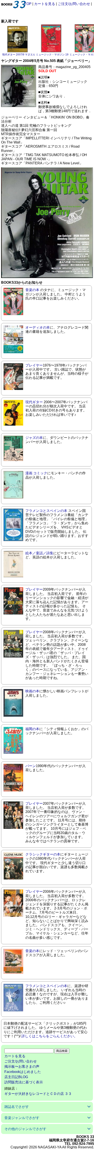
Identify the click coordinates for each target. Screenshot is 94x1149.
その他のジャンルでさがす (25, 1129)
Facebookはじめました (22, 1072)
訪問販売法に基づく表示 (23, 1082)
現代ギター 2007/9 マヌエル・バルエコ (25, 54)
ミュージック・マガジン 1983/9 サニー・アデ (63, 54)
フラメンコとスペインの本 (46, 511)
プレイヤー (34, 365)
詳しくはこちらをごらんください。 (49, 1036)
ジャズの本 (34, 438)
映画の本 (32, 691)
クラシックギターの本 (42, 854)
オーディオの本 (37, 327)
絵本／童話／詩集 (39, 553)
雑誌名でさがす (16, 1107)
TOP (27, 4)
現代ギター (34, 402)
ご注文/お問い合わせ (74, 4)
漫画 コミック (36, 473)
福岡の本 (32, 729)
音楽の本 (32, 290)
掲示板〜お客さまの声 (21, 1066)
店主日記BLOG (16, 1077)
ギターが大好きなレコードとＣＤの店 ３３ (38, 1094)
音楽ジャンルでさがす (21, 1118)
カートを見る (44, 4)
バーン (30, 766)
